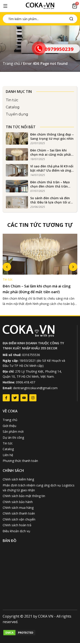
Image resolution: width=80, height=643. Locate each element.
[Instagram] (32, 397)
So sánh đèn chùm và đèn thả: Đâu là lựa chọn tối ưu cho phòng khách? (51, 202)
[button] (7, 267)
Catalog (13, 107)
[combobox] (35, 18)
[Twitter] (15, 397)
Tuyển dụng (17, 114)
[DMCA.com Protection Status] (19, 634)
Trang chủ (11, 63)
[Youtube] (24, 397)
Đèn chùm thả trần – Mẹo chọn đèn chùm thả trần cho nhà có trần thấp (50, 186)
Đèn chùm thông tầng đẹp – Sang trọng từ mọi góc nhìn (52, 136)
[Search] (72, 18)
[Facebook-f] (6, 397)
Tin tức (12, 100)
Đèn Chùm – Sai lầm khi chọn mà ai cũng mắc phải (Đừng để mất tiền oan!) (50, 154)
